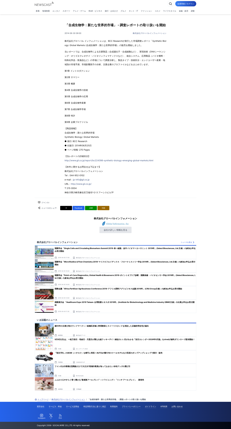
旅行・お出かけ (111, 11)
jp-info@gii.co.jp (81, 179)
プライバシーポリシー (131, 406)
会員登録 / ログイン (185, 4)
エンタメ (56, 11)
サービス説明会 (72, 406)
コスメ (157, 11)
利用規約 (114, 406)
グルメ (123, 11)
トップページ (43, 399)
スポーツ (66, 11)
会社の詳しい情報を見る (115, 230)
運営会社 (40, 406)
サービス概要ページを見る (211, 423)
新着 (38, 11)
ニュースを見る (186, 242)
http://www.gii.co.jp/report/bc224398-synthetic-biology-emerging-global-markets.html (109, 160)
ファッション (146, 11)
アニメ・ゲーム (79, 11)
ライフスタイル (169, 11)
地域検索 (46, 11)
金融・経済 (183, 11)
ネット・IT (133, 11)
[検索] (170, 3)
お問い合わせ (177, 406)
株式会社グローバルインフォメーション (149, 33)
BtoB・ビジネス (95, 11)
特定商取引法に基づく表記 (94, 406)
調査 (193, 11)
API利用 (163, 406)
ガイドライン (150, 406)
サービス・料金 (55, 406)
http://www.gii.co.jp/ (81, 184)
